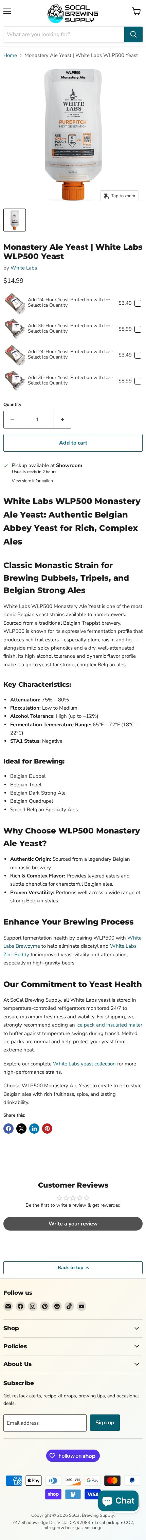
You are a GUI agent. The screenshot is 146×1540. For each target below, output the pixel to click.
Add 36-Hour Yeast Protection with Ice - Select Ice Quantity (70, 328)
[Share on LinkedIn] (34, 1128)
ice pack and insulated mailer (109, 1024)
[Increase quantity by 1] (62, 419)
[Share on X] (21, 1128)
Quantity (12, 404)
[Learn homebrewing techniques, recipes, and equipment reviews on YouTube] (81, 1306)
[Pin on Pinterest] (47, 1128)
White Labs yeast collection (84, 1063)
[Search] (133, 34)
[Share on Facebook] (8, 1128)
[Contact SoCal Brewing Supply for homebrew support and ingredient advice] (8, 1306)
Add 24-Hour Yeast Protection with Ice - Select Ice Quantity (70, 302)
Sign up (104, 1422)
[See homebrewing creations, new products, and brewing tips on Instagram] (32, 1306)
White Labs (24, 267)
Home (10, 55)
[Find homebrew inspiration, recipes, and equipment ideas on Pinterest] (45, 1306)
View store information (32, 481)
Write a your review (73, 1223)
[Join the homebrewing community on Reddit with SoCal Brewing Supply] (57, 1306)
